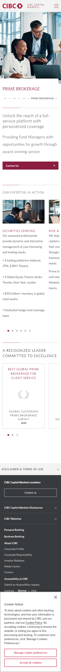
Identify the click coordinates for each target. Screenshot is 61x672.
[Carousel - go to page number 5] (25, 331)
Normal (22, 590)
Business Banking (14, 536)
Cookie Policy (33, 622)
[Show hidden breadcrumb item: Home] (5, 98)
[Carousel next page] (30, 331)
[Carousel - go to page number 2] (12, 331)
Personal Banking (14, 529)
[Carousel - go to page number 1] (8, 331)
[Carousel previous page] (4, 331)
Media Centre (12, 566)
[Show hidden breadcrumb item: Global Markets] (24, 98)
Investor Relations (14, 560)
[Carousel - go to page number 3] (17, 331)
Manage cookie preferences (30, 652)
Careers (8, 572)
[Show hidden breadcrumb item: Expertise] (14, 98)
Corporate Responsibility (18, 554)
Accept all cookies (31, 662)
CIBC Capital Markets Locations (22, 482)
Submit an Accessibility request (21, 584)
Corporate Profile (14, 549)
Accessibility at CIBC (16, 578)
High (33, 590)
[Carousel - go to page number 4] (21, 331)
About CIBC (11, 543)
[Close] (56, 597)
